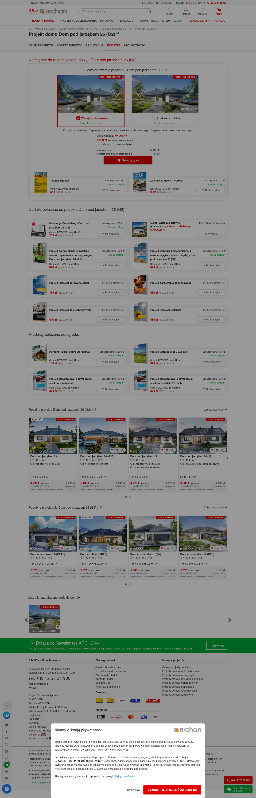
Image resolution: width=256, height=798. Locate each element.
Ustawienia (133, 790)
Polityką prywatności (123, 776)
